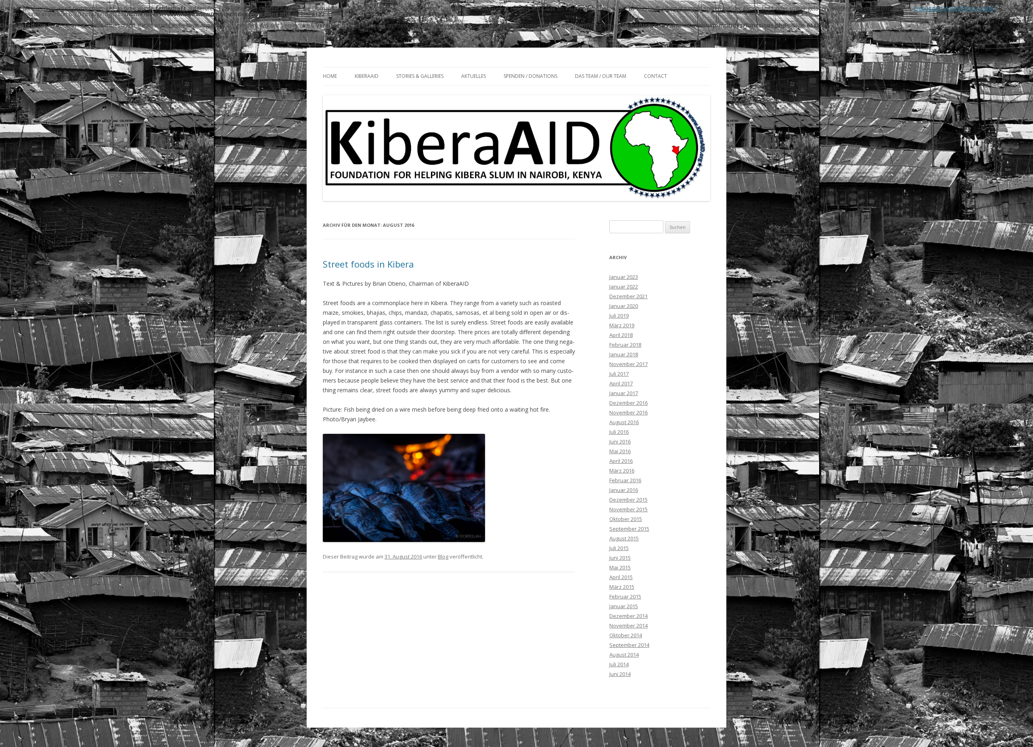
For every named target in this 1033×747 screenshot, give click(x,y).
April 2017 (621, 383)
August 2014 (624, 654)
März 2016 (621, 470)
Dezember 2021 (628, 296)
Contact (655, 76)
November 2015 (628, 509)
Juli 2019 (619, 315)
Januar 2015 (623, 606)
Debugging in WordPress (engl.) (955, 8)
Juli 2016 (619, 431)
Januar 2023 (623, 276)
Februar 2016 (625, 480)
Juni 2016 (620, 441)
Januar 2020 (623, 306)
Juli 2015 (619, 548)
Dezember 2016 (628, 402)
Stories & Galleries (419, 76)
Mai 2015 (620, 567)
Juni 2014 (620, 674)
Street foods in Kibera (368, 264)
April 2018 (621, 335)
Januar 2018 (623, 354)
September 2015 (629, 528)
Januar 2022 (623, 286)
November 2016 (628, 412)
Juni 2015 (620, 557)
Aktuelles (473, 76)
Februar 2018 (625, 344)
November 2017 (628, 364)
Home (330, 76)
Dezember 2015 (628, 499)
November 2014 (628, 625)
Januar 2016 (623, 490)
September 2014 (629, 645)
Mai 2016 (620, 451)
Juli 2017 (619, 373)
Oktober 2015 (625, 519)
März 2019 (621, 325)
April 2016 (621, 461)
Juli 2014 (619, 664)
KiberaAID (366, 76)
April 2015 (621, 577)
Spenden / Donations (530, 76)
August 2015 (624, 538)
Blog (443, 556)
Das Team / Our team (600, 76)
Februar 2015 (625, 596)
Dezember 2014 (628, 615)
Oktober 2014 (625, 635)
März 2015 (621, 586)
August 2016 (624, 422)
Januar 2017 (623, 393)
